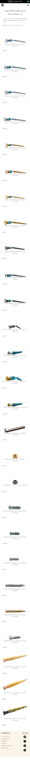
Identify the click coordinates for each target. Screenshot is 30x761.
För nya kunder (5, 736)
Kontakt (4, 743)
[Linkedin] (25, 750)
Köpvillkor (4, 741)
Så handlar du (5, 739)
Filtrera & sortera (12, 25)
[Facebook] (25, 741)
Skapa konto (5, 747)
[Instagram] (25, 736)
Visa (15, 41)
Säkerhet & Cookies (7, 745)
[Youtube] (25, 745)
